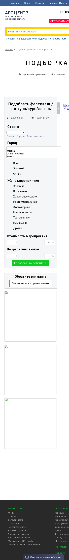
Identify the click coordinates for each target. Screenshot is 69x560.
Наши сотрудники (17, 530)
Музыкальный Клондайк (20, 541)
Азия (29, 136)
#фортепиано (58, 74)
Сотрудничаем (15, 520)
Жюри (11, 513)
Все (15, 163)
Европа (21, 136)
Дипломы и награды (18, 534)
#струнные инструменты (32, 74)
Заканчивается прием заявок (30, 283)
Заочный (18, 168)
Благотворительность (19, 537)
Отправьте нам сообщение (46, 557)
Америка (39, 136)
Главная (14, 3)
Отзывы (39, 3)
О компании (15, 508)
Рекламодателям (17, 527)
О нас (27, 3)
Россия (10, 136)
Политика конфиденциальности (24, 544)
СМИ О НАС (14, 523)
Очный (17, 173)
